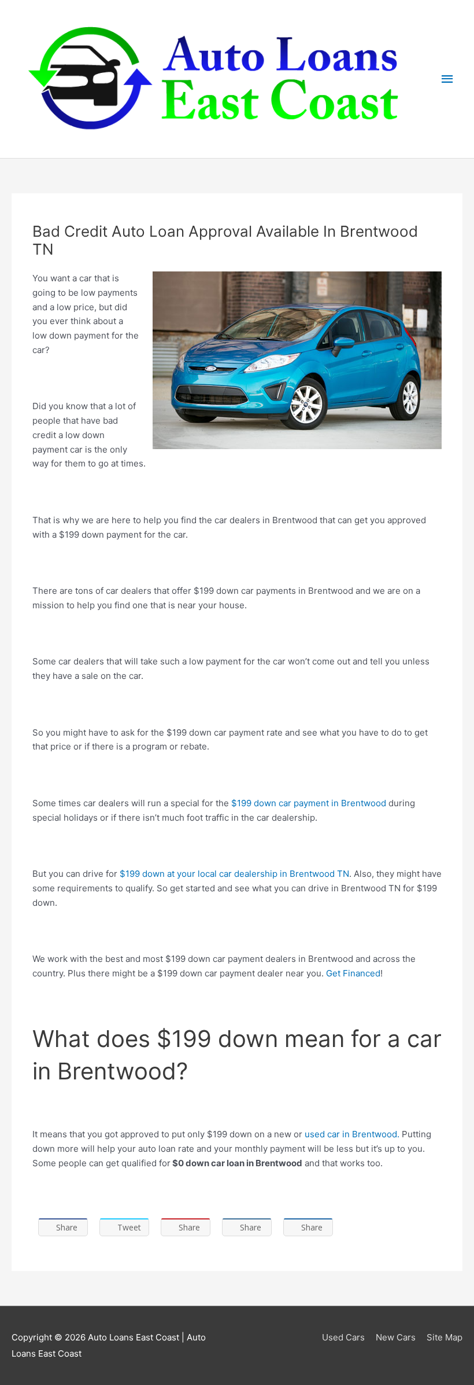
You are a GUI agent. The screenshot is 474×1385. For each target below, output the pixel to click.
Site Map (444, 1337)
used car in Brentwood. (352, 1134)
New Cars (396, 1337)
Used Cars (343, 1337)
